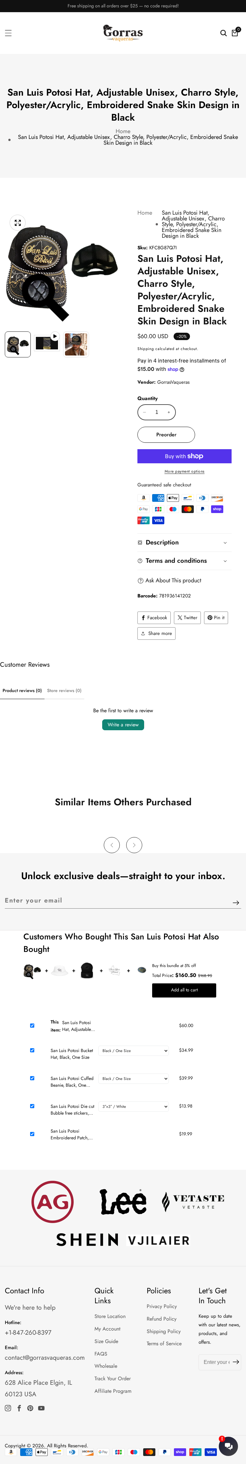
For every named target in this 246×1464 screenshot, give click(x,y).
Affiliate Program (112, 1391)
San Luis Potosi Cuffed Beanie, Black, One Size (72, 1082)
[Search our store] (223, 33)
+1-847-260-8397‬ (28, 1332)
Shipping (145, 349)
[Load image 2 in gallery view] (76, 344)
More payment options (185, 471)
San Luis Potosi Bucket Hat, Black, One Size (72, 1053)
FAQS (100, 1353)
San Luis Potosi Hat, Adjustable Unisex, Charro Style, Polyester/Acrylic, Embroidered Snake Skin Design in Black (128, 140)
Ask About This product (173, 580)
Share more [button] (160, 633)
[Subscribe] (236, 903)
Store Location (110, 1316)
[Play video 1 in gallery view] (47, 344)
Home (123, 131)
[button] (112, 845)
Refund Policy (161, 1319)
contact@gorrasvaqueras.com (45, 1357)
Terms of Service (164, 1343)
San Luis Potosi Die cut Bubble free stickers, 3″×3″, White (72, 1110)
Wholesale (105, 1366)
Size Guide (106, 1341)
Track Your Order (112, 1378)
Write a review (123, 724)
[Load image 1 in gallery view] (18, 344)
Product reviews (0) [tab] (22, 690)
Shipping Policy (164, 1331)
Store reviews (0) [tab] (64, 690)
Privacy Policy (162, 1306)
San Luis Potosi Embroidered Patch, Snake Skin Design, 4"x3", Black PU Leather (70, 1134)
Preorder (166, 434)
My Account (107, 1328)
